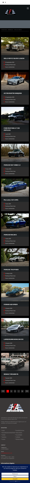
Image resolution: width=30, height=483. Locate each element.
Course (3, 439)
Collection (18, 437)
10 (22, 391)
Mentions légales (20, 439)
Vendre (3, 434)
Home (3, 430)
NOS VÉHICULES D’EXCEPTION (8, 432)
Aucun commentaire (9, 67)
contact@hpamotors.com (6, 453)
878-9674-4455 (25, 2)
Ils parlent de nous (20, 430)
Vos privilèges (19, 434)
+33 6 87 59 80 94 (4, 449)
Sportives (4, 437)
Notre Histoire (19, 432)
